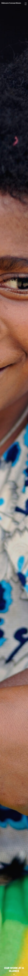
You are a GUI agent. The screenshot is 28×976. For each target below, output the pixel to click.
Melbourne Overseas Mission (11, 3)
